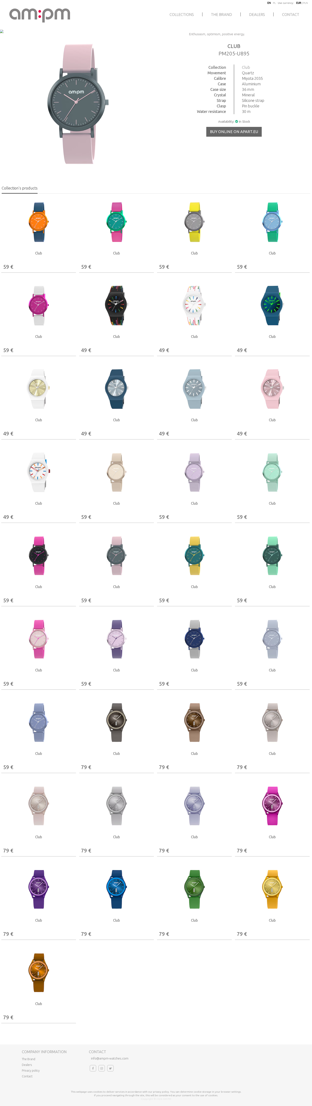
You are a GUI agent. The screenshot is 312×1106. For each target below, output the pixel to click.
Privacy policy (31, 1070)
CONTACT (290, 14)
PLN (305, 2)
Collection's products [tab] (20, 188)
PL (274, 2)
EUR (298, 2)
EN (269, 2)
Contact (27, 1076)
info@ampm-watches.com (109, 1058)
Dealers (27, 1065)
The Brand (28, 1059)
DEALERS (257, 14)
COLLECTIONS (182, 14)
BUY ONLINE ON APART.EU (234, 131)
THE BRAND (221, 14)
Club (246, 67)
